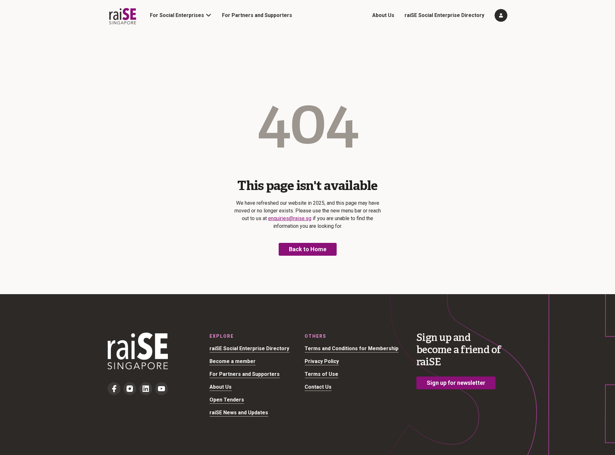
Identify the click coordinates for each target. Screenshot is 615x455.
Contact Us (318, 387)
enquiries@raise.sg (289, 218)
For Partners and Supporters (257, 15)
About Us (383, 15)
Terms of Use (321, 374)
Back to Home (307, 249)
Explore (221, 336)
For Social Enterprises (177, 15)
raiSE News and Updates (238, 413)
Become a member (232, 361)
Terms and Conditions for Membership (351, 348)
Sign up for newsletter (456, 382)
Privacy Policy (322, 361)
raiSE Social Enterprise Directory (444, 15)
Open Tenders (226, 400)
